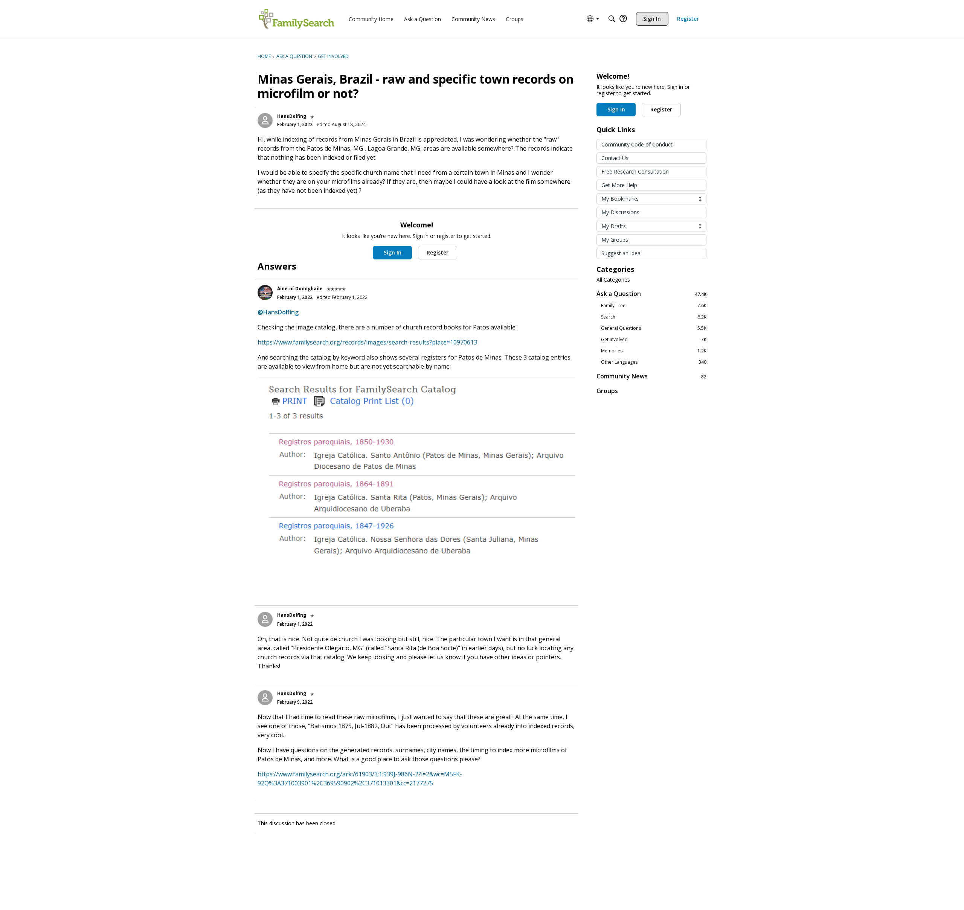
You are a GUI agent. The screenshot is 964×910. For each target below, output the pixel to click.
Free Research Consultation (635, 171)
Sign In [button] (392, 252)
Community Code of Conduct (637, 144)
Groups (607, 391)
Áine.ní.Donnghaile (300, 288)
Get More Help (619, 185)
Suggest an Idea (621, 253)
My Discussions (620, 212)
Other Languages (653, 362)
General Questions (653, 328)
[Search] (612, 19)
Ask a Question (651, 294)
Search (653, 317)
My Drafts (651, 226)
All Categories (613, 279)
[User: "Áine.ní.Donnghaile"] (265, 292)
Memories (653, 351)
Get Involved (653, 339)
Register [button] (437, 252)
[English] (296, 19)
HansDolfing (291, 116)
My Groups (614, 239)
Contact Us (614, 158)
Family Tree (653, 305)
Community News (651, 376)
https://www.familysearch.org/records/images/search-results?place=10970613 (367, 342)
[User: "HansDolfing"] (265, 120)
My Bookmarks (651, 198)
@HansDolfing (278, 312)
